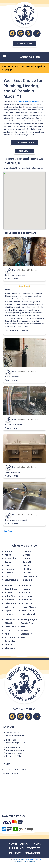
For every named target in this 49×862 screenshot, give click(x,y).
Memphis (26, 593)
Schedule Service (24, 43)
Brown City (10, 558)
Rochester (10, 641)
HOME (12, 843)
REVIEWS (15, 853)
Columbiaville (11, 580)
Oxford (8, 630)
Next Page (7, 531)
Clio (6, 576)
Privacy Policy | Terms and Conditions (24, 861)
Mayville (26, 589)
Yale (23, 637)
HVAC (37, 843)
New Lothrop (28, 611)
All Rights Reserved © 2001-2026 (32, 859)
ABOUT (25, 843)
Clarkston (10, 569)
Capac (8, 562)
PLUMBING (16, 848)
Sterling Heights (29, 619)
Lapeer (8, 611)
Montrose (27, 603)
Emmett (27, 562)
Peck (7, 634)
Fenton (26, 566)
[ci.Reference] (24, 251)
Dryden (27, 555)
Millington (27, 600)
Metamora (27, 596)
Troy (23, 627)
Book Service (25, 151)
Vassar (24, 630)
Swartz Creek (28, 623)
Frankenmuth (30, 576)
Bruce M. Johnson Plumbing (28, 101)
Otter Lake (10, 627)
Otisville (9, 623)
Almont (8, 551)
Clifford (9, 573)
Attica (8, 555)
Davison (27, 551)
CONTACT (33, 848)
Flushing (27, 569)
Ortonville (10, 619)
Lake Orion (10, 603)
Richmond (10, 637)
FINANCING (32, 853)
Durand (27, 558)
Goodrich (9, 585)
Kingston (9, 600)
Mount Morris (29, 607)
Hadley (8, 593)
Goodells (27, 580)
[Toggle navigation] (5, 57)
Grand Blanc (11, 589)
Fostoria (27, 573)
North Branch (28, 614)
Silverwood (10, 648)
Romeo (8, 645)
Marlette (26, 585)
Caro (7, 566)
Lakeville (9, 607)
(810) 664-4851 (32, 56)
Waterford (26, 634)
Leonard (9, 614)
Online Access (19, 859)
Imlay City (10, 596)
